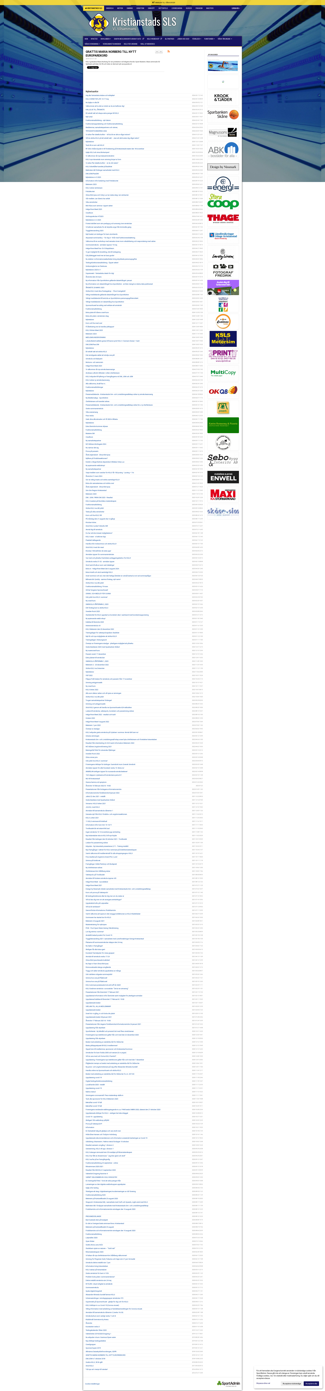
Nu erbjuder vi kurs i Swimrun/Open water (101, 1337)
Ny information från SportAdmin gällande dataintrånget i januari (109, 280)
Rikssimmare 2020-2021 (94, 1166)
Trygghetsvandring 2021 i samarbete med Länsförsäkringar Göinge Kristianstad (115, 939)
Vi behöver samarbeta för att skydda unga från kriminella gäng (108, 227)
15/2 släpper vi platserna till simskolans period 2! (103, 775)
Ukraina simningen (92, 736)
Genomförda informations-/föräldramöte (101, 910)
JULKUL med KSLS (93, 807)
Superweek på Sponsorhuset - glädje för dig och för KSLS (107, 1302)
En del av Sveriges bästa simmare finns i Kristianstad (105, 1223)
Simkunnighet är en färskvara (96, 266)
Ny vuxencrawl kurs (93, 650)
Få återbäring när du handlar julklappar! (100, 327)
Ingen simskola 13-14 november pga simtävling (103, 832)
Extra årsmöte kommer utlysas (97, 426)
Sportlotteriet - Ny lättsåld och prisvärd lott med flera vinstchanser (110, 1031)
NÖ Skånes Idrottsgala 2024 (96, 444)
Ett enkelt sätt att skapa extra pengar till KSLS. (102, 113)
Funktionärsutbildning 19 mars (97, 586)
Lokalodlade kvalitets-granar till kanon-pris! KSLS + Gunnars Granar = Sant (113, 341)
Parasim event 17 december (96, 654)
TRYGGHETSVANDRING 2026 (96, 131)
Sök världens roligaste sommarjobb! (99, 974)
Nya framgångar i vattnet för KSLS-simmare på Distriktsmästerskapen (111, 850)
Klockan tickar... (91, 522)
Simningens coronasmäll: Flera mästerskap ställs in (104, 1095)
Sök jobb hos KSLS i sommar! (97, 597)
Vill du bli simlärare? (93, 907)
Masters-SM (90, 433)
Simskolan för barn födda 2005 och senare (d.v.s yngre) (106, 1053)
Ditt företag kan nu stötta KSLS (97, 608)
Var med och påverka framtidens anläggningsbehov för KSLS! (108, 558)
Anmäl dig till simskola (94, 529)
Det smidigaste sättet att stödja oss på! (100, 355)
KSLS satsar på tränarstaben (96, 1270)
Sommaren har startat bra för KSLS (98, 917)
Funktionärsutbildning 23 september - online (102, 1163)
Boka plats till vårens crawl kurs (97, 312)
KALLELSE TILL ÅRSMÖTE (95, 110)
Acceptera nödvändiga (292, 1384)
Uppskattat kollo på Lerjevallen (97, 903)
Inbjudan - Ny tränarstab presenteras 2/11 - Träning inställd (107, 846)
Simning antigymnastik (94, 682)
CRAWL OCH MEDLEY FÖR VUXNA (98, 594)
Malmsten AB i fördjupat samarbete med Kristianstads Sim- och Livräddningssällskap (117, 1206)
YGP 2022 (89, 675)
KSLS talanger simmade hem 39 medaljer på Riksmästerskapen (109, 1152)
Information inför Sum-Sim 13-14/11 (99, 825)
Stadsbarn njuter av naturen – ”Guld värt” (100, 1248)
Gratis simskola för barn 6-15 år (97, 1273)
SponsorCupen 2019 (93, 1348)
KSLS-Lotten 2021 (92, 818)
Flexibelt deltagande (93, 540)
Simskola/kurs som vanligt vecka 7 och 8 (101, 1316)
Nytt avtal (89, 117)
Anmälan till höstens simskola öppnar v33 (101, 878)
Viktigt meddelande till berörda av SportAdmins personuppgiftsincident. (112, 298)
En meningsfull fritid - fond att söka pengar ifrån (103, 1181)
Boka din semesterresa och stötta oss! (100, 483)
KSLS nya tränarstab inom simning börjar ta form (103, 159)
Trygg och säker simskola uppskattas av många (103, 971)
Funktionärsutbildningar (94, 387)
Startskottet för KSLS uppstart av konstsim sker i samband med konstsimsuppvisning (117, 615)
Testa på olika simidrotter (95, 512)
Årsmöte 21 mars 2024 (94, 476)
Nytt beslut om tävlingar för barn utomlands (101, 234)
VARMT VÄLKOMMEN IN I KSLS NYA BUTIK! (101, 1177)
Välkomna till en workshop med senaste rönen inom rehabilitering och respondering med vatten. (121, 241)
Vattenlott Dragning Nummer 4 (97, 1174)
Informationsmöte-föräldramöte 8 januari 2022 (102, 793)
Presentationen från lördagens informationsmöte (103, 789)
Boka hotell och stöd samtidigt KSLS (99, 572)
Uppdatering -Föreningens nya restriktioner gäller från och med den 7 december (115, 1060)
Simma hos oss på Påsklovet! (96, 978)
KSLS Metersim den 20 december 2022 (100, 629)
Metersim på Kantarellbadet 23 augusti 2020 (102, 1198)
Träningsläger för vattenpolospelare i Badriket (102, 633)
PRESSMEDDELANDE (93, 1216)
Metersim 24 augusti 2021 (95, 921)
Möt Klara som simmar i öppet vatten (99, 206)
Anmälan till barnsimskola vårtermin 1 (99, 811)
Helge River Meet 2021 (94, 885)
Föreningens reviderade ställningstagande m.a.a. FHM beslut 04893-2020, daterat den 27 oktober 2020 (123, 1110)
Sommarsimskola (92, 1287)
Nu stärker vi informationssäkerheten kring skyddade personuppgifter (111, 259)
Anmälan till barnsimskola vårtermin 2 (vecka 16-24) (104, 1312)
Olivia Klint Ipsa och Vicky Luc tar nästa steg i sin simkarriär (107, 195)
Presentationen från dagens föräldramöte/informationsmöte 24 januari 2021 (113, 1024)
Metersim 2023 (91, 494)
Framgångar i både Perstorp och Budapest (101, 864)
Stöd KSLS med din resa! (95, 547)
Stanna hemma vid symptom (96, 782)
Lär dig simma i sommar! (95, 932)
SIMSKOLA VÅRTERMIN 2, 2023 (97, 604)
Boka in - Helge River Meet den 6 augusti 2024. (102, 569)
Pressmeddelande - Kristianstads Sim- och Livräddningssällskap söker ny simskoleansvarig (119, 394)
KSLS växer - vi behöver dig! (96, 537)
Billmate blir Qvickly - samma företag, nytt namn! (103, 579)
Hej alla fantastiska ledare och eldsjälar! (100, 95)
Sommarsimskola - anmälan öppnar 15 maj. (101, 245)
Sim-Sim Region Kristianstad (96, 490)
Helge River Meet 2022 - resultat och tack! (101, 715)
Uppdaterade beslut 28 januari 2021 (99, 1017)
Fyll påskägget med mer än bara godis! (100, 255)
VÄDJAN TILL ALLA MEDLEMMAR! (98, 1006)
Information (90, 1127)
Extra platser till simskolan (95, 658)
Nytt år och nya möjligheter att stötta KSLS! (101, 636)
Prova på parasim (92, 451)
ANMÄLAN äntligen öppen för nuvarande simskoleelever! (106, 771)
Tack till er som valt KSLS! (95, 145)
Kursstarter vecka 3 (93, 1327)
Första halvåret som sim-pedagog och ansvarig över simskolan (109, 223)
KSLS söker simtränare (94, 188)
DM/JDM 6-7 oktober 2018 (95, 1359)
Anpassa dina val (263, 1383)
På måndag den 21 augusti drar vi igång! (100, 519)
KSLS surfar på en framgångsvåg (98, 1159)
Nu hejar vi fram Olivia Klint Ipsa (97, 964)
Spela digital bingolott (94, 1291)
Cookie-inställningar (92, 1384)
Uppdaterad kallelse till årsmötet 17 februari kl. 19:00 (105, 999)
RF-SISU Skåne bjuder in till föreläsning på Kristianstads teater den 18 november (115, 149)
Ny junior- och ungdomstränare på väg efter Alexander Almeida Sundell (111, 1067)
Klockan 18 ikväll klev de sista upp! (98, 551)
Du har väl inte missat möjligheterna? (99, 533)
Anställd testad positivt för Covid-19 (99, 935)
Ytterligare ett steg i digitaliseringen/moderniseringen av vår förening (111, 1191)
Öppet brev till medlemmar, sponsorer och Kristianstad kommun (109, 1049)
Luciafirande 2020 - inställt (95, 1085)
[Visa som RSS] (169, 52)
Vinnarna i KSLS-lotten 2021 (96, 803)
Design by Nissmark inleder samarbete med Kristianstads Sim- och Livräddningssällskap (118, 889)
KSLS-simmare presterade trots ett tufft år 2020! (103, 985)
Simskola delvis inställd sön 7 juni (98, 1263)
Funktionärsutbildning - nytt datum (98, 120)
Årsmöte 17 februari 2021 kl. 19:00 (98, 1021)
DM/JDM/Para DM (92, 344)
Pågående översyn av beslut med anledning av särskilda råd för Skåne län (112, 1063)
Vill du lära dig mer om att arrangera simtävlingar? (104, 900)
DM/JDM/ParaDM (92, 174)
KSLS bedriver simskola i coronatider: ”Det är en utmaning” (107, 989)
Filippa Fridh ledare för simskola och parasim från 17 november (109, 679)
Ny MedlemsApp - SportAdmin (97, 398)
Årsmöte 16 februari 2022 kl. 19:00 (98, 786)
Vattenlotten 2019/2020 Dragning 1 (98, 1334)
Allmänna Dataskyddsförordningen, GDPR (101, 1351)
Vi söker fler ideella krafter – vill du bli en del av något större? (108, 134)
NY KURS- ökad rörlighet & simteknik (99, 1284)
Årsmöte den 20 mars (93, 277)
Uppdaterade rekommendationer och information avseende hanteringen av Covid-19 (116, 1138)
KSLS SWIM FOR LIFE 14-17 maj (97, 99)
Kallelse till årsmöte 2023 (95, 622)
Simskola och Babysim (94, 359)
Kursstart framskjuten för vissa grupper (100, 953)
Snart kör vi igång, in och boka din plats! (100, 1013)
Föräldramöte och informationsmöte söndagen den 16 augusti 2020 (110, 1209)
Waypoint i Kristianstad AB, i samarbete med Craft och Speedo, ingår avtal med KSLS (117, 1202)
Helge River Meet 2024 (94, 366)
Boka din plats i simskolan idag (97, 316)
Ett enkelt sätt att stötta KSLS (96, 352)
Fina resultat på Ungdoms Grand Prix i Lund (101, 857)
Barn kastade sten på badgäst (97, 1220)
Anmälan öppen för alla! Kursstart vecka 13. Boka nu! (105, 768)
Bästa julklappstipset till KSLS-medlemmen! (102, 1045)
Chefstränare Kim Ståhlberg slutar (98, 871)
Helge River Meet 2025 (94, 209)
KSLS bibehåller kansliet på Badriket (99, 167)
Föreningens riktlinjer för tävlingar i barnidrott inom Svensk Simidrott (110, 764)
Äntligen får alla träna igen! (95, 949)
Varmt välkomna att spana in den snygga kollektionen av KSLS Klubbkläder (113, 914)
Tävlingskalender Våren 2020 (96, 1330)
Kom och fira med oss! (94, 323)
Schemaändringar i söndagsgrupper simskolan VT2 (104, 1298)
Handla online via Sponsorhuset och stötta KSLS (103, 1070)
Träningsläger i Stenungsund (96, 640)
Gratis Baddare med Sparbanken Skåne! (100, 800)
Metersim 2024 (91, 334)
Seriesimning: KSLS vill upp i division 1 (100, 1149)
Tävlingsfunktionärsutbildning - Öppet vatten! (102, 263)
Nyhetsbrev (90, 142)
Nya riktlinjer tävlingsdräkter (96, 1341)
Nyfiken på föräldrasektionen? (97, 458)
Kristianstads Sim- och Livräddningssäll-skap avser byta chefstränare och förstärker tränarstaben (121, 739)
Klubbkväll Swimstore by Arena (97, 1319)
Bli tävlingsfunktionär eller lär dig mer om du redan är (105, 896)
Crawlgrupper (91, 1344)
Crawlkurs (89, 213)
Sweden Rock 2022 (93, 754)
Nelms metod (91, 1092)
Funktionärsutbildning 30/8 (95, 1195)
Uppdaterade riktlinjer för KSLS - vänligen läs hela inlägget (107, 1113)
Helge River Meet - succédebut (97, 882)
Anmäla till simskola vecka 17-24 (98, 956)
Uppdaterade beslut (93, 1003)
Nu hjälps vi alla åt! (92, 102)
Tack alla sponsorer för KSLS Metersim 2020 (102, 1099)
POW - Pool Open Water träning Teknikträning (102, 928)
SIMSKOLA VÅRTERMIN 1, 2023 (97, 661)
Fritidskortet (90, 191)
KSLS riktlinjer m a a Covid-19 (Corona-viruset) (102, 1305)
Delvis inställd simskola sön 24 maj (98, 1280)
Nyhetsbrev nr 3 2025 (93, 177)
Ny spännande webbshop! (95, 465)
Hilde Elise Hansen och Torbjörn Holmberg (101, 1134)
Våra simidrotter (91, 202)
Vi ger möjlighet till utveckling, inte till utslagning (103, 252)
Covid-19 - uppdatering (94, 1117)
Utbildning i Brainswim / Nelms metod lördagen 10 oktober (107, 1142)
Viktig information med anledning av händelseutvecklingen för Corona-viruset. (114, 1309)
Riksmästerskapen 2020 (94, 1252)
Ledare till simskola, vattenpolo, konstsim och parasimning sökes (110, 711)
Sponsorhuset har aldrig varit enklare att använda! (104, 305)
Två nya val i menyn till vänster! (97, 1369)
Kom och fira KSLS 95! (94, 515)
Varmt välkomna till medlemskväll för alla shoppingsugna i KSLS (109, 853)
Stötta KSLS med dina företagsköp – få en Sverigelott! (106, 291)
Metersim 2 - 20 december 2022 (97, 665)
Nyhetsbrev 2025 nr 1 (93, 270)
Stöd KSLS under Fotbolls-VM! (97, 526)
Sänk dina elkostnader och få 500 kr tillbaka (102, 419)
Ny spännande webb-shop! (95, 618)
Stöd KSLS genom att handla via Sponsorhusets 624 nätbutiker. (109, 707)
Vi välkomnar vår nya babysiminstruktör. (100, 156)
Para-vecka (90, 416)
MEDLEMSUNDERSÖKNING (96, 337)
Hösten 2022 (90, 718)
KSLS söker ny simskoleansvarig (98, 380)
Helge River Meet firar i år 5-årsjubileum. (100, 248)
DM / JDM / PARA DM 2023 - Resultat (99, 497)
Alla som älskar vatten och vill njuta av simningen (103, 693)
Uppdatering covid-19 (94, 1077)
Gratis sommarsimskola (94, 408)
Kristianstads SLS (94, 8)
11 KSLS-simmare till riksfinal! (96, 821)
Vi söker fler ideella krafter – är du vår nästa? (102, 163)
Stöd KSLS (90, 1366)
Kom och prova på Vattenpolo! (97, 892)
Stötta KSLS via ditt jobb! (95, 508)
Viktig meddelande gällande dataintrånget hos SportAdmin (107, 295)
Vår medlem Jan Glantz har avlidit (98, 199)
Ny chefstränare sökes (94, 868)
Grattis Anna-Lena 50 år (94, 1245)
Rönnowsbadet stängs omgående (98, 967)
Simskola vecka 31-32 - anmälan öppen (100, 562)
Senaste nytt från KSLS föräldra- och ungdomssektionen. (106, 814)
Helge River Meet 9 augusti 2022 (97, 722)
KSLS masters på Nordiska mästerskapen (101, 501)
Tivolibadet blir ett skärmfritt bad (98, 828)
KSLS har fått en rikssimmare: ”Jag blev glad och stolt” (106, 1156)
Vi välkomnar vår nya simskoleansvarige (100, 369)
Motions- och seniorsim (94, 362)
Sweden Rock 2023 (93, 611)
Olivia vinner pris (92, 757)
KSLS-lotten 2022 (92, 690)
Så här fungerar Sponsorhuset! (97, 590)
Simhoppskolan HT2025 (94, 216)
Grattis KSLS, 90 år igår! (94, 1362)
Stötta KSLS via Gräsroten (95, 668)
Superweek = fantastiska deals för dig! (100, 273)
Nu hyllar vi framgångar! (94, 946)
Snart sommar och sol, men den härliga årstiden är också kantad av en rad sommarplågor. (118, 576)
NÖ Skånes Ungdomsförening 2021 (99, 747)
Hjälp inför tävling (92, 1188)
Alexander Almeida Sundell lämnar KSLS (100, 1295)
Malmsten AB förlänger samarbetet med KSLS (102, 170)
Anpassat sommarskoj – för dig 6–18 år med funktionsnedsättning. (110, 238)
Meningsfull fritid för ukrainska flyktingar (100, 750)
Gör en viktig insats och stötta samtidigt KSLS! (103, 480)
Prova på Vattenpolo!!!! (94, 1124)
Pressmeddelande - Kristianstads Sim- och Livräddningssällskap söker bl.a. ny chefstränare (119, 405)
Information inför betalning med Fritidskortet (102, 181)
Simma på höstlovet (93, 860)
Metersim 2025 (91, 184)
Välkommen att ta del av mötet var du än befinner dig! (105, 106)
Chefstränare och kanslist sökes (97, 401)
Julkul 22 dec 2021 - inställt (95, 796)
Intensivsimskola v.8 (93, 626)
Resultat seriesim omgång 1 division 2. (100, 1145)
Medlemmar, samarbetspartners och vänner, (102, 127)
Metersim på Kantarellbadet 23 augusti (100, 1227)
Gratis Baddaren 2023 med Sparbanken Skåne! (103, 647)
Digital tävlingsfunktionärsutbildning (99, 1081)
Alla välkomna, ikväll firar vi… (96, 384)
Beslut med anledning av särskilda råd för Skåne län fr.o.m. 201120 (110, 1074)
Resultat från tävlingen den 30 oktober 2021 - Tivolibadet (106, 839)
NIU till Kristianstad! (93, 779)
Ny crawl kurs (90, 601)
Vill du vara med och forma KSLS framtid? (101, 1056)
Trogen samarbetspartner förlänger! (99, 700)
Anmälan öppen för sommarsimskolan (100, 554)
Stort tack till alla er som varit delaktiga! (100, 565)
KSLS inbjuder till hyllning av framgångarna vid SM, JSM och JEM (109, 376)
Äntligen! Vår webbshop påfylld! (97, 1120)
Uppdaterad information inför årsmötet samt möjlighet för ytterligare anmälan (114, 996)
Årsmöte (89, 1323)
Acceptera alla (311, 1384)
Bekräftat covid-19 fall (94, 1102)
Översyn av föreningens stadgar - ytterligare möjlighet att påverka (109, 643)
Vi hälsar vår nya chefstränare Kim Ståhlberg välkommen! (106, 1255)
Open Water (90, 1241)
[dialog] (288, 1377)
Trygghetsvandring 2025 (94, 231)
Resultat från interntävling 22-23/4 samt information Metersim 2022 (110, 743)
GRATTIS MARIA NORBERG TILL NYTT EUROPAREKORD (106, 1355)
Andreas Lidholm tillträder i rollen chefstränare (102, 373)
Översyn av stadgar (93, 729)
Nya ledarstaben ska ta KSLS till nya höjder (101, 836)
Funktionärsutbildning (94, 309)
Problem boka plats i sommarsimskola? (100, 1277)
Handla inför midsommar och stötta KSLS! (101, 544)
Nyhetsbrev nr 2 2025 (93, 220)
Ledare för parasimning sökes (97, 843)
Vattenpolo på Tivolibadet (95, 875)
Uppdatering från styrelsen (95, 1028)
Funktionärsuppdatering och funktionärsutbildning (104, 124)
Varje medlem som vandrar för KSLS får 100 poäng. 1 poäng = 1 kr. (110, 473)
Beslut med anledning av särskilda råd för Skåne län (105, 1042)
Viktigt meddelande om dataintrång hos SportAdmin (105, 302)
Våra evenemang (92, 412)
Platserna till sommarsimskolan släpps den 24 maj (104, 942)
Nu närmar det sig (92, 448)
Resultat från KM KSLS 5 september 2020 (101, 1170)
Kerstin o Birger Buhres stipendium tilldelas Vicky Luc (105, 462)
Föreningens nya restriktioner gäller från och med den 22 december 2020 (112, 1035)
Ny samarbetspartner (93, 441)
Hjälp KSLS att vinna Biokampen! (97, 152)
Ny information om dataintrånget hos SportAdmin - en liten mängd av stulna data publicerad (119, 284)
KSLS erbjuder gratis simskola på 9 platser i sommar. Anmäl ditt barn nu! (112, 732)
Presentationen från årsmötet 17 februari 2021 (102, 992)
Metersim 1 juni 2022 (93, 725)
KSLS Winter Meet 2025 (94, 330)
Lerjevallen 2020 (91, 1238)
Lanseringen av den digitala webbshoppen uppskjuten (106, 1184)
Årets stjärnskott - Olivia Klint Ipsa (98, 455)
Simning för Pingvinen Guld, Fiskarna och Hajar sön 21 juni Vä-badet (110, 1259)
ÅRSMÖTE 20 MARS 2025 (95, 287)
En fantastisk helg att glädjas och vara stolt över (103, 1131)
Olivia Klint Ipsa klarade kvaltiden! (98, 960)
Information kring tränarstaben (97, 1266)
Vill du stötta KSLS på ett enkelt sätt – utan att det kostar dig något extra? (112, 138)
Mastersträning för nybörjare (96, 924)
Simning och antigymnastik (95, 704)
